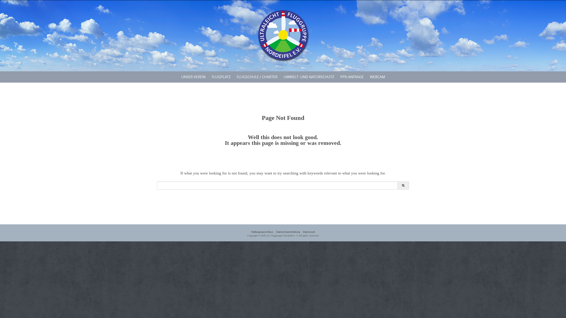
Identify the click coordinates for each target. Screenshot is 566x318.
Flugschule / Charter (257, 76)
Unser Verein (193, 76)
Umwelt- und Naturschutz (309, 76)
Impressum (309, 232)
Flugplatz (221, 76)
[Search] (403, 185)
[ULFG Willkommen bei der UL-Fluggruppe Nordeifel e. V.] (283, 34)
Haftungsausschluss (262, 232)
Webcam (377, 76)
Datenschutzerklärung (288, 232)
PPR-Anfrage (352, 76)
